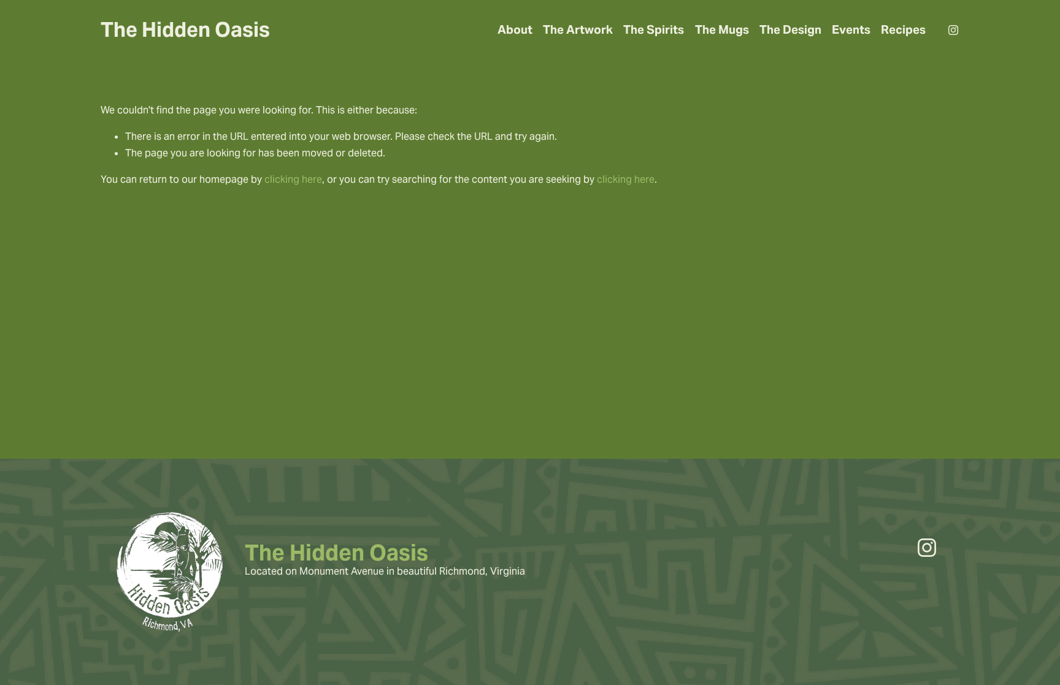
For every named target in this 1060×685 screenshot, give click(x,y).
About (514, 29)
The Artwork (578, 29)
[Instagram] (953, 30)
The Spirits (653, 29)
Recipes (903, 29)
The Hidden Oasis (185, 29)
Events (851, 29)
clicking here (293, 179)
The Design (790, 29)
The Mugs (722, 29)
